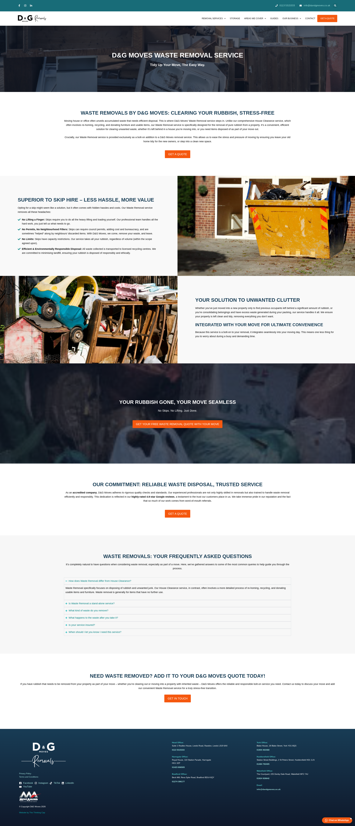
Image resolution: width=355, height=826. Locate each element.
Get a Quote (327, 18)
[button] (335, 5)
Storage (235, 18)
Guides (274, 18)
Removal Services (212, 18)
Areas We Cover (253, 18)
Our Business (290, 18)
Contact (310, 18)
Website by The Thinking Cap (32, 812)
